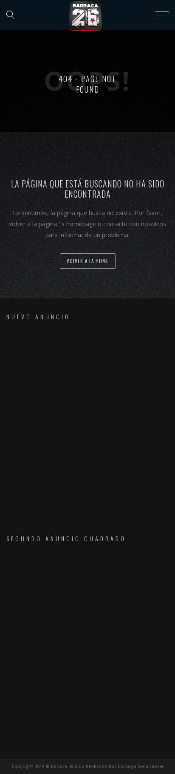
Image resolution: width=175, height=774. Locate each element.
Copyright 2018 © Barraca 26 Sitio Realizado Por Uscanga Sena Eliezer (88, 766)
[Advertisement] (87, 419)
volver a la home (88, 261)
